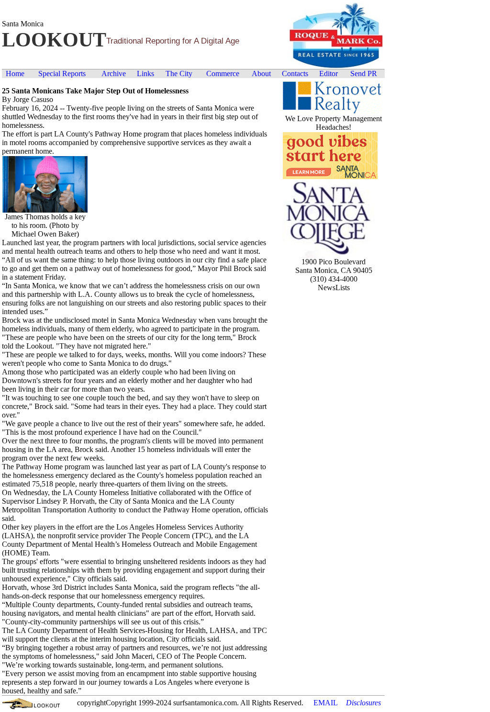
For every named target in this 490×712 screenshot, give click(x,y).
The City (179, 73)
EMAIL (325, 703)
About (261, 73)
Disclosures (363, 703)
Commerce (222, 73)
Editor (328, 73)
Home (15, 73)
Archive (113, 73)
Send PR (363, 73)
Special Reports (62, 73)
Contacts (295, 73)
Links (145, 73)
